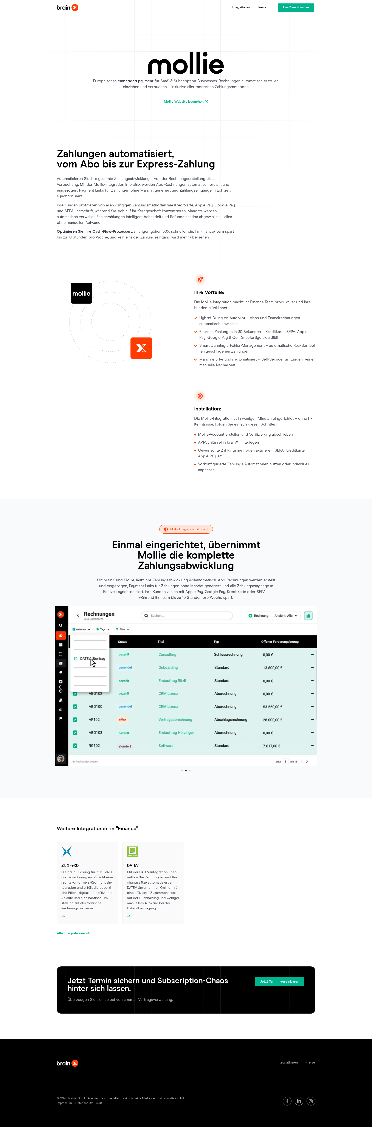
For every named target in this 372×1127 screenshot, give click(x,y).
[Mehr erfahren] (87, 916)
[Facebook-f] (287, 1101)
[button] (59, 687)
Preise (262, 7)
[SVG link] (67, 7)
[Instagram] (311, 1101)
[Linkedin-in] (299, 1101)
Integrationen (241, 7)
